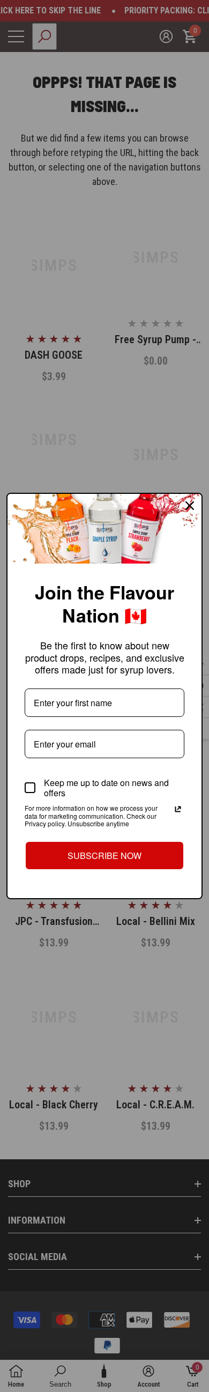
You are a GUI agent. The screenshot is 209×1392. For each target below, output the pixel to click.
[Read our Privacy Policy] (177, 809)
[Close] (190, 506)
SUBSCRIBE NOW (104, 855)
